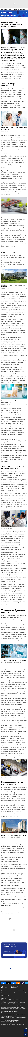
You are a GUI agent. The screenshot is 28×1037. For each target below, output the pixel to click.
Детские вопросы (12, 990)
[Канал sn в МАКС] (3, 983)
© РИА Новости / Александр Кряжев (7, 777)
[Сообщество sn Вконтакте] (13, 983)
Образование (4, 990)
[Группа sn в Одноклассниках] (18, 983)
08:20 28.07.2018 (5, 18)
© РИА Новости (4, 215)
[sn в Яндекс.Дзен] (8, 983)
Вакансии (3, 998)
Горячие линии (7, 907)
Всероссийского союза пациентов (10, 899)
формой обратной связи (13, 1020)
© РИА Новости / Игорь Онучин (7, 528)
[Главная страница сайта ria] (8, 12)
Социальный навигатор (15, 918)
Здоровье (20, 990)
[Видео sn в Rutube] (23, 983)
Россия (23, 918)
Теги (24, 990)
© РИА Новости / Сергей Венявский (7, 44)
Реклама (11, 992)
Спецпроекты (4, 992)
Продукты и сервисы (19, 992)
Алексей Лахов (5, 918)
